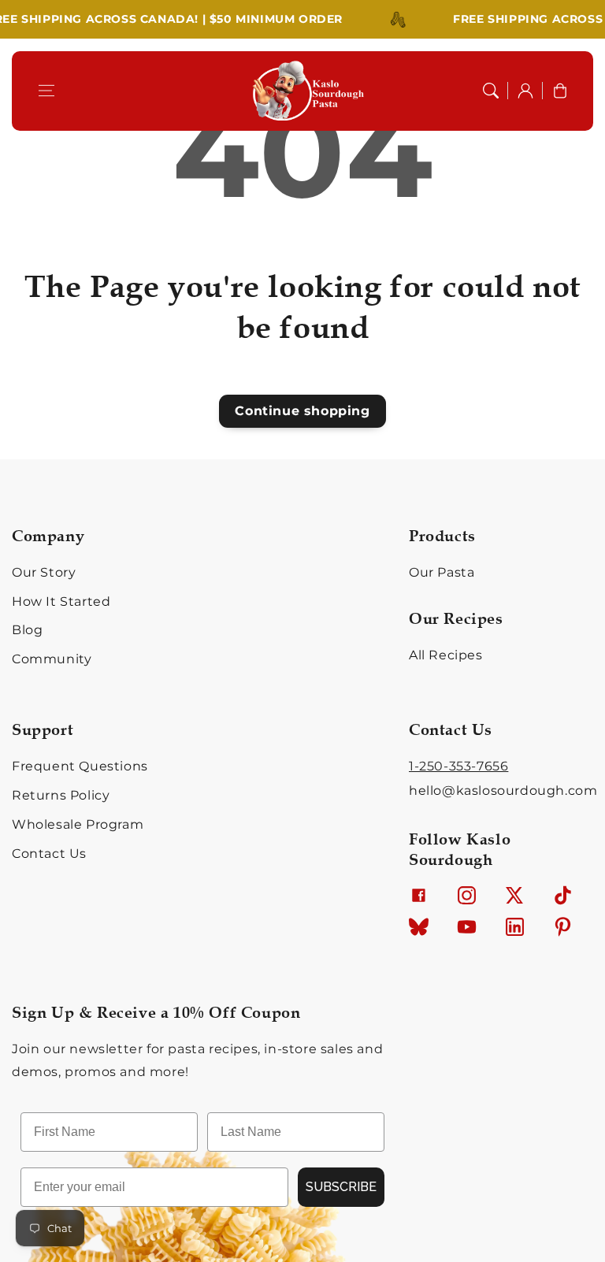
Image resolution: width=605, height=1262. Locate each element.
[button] (46, 90)
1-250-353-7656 (458, 766)
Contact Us (49, 853)
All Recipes (446, 655)
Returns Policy (60, 795)
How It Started (61, 601)
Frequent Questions (80, 766)
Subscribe (341, 1186)
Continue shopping (302, 410)
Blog (27, 629)
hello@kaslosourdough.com (503, 790)
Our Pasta (441, 572)
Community (51, 658)
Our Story (44, 572)
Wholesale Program (77, 824)
